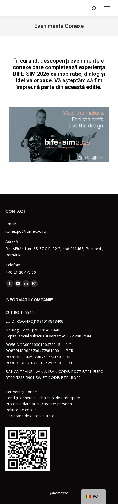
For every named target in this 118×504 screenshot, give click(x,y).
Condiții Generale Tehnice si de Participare (42, 397)
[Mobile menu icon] (107, 8)
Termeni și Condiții (21, 391)
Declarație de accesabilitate (29, 415)
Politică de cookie (21, 409)
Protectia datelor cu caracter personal (39, 403)
